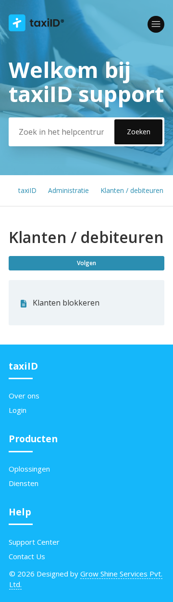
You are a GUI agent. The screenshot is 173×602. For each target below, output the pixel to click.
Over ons (24, 395)
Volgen (86, 263)
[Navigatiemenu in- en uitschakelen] (156, 24)
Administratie (68, 190)
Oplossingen (29, 469)
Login (17, 410)
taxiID (27, 190)
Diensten (23, 483)
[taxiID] (36, 28)
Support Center (34, 542)
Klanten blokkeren (66, 302)
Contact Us (27, 556)
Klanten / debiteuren (131, 190)
